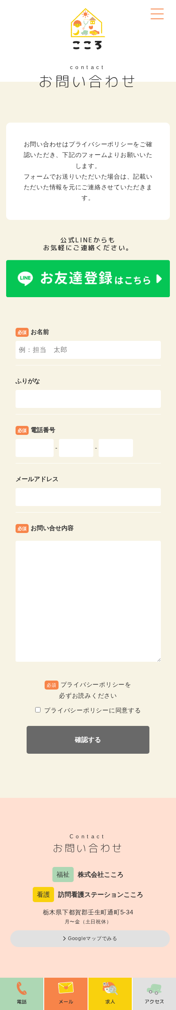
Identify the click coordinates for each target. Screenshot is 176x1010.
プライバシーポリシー (101, 144)
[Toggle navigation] (156, 13)
